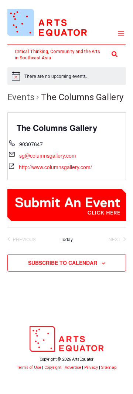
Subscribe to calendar (62, 262)
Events (20, 97)
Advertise (73, 367)
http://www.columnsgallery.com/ (55, 167)
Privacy (91, 367)
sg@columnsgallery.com (47, 155)
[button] (115, 54)
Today (67, 239)
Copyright (52, 367)
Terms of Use (29, 367)
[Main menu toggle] (121, 34)
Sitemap (108, 367)
